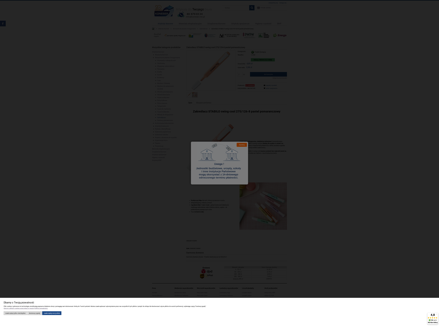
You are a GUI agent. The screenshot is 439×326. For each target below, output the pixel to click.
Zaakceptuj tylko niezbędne (15, 313)
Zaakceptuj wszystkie (52, 313)
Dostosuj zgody (34, 313)
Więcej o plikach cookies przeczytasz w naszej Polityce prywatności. (26, 308)
